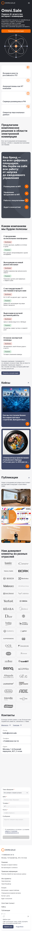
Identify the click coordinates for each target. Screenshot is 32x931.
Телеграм (16, 725)
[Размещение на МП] (26, 186)
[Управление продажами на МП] (26, 193)
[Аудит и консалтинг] (26, 207)
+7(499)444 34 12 (11, 741)
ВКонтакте (4, 725)
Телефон (6, 803)
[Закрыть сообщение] (28, 916)
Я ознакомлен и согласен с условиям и (17, 831)
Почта (5, 810)
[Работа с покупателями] (26, 200)
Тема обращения (8, 789)
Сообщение (6, 816)
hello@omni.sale (10, 733)
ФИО (5, 796)
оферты (7, 831)
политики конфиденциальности (12, 832)
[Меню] (29, 3)
